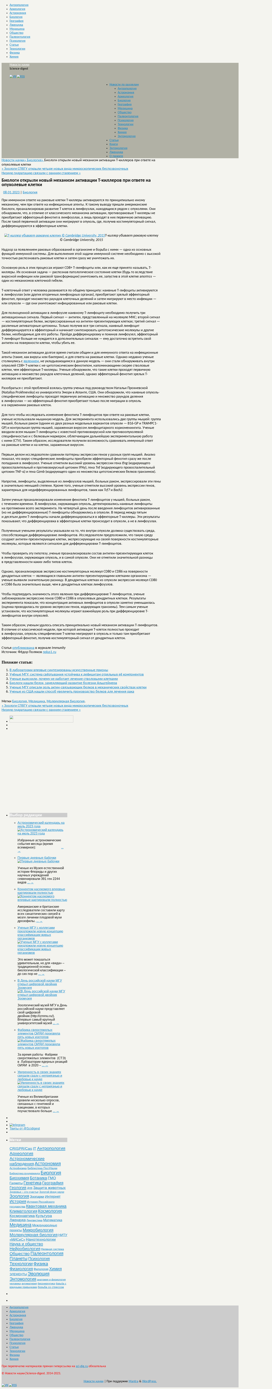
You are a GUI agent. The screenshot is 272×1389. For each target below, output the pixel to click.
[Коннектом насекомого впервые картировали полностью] (42, 900)
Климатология (23, 1211)
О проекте (116, 156)
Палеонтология (20, 37)
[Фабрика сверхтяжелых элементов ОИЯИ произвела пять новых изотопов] (42, 1047)
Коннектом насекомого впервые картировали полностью (41, 890)
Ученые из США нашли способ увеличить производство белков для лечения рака (72, 692)
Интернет (53, 1197)
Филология (41, 1269)
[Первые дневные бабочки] (38, 861)
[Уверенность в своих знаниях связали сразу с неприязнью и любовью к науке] (42, 1090)
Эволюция (38, 1273)
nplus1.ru (49, 652)
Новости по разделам (124, 84)
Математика (52, 1220)
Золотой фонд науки (51, 1191)
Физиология (21, 1268)
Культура (44, 1216)
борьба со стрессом (51, 1287)
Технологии (17, 48)
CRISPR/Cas (21, 1148)
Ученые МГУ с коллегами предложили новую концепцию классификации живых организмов (40, 933)
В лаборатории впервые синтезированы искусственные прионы (59, 670)
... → (30, 882)
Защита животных (49, 1188)
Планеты (18, 1258)
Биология (16, 17)
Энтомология (127, 136)
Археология (17, 9)
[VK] (13, 76)
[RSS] (21, 76)
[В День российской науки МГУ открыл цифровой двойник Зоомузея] (42, 998)
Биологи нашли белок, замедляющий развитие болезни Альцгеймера (63, 683)
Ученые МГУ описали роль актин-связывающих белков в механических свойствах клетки (78, 687)
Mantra (133, 1381)
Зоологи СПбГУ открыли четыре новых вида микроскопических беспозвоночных (65, 169)
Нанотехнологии (41, 1239)
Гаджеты (16, 1183)
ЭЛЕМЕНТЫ (18, 1274)
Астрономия (18, 13)
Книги (114, 144)
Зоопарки (37, 1197)
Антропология (19, 5)
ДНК (29, 1188)
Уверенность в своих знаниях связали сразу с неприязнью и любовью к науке (40, 1075)
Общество (16, 33)
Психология (17, 41)
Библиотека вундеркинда (25, 1173)
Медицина (17, 29)
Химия (14, 56)
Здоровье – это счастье (24, 1191)
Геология (18, 1187)
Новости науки (19, 64)
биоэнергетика (46, 1283)
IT (34, 1148)
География (16, 21)
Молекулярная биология (66, 701)
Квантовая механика (46, 1206)
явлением (31, 361)
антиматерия (29, 1283)
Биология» (35, 160)
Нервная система (52, 1249)
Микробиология (38, 1230)
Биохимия (19, 1177)
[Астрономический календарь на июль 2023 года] (42, 833)
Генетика (32, 1182)
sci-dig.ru (82, 1366)
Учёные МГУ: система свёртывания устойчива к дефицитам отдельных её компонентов (77, 675)
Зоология (19, 1196)
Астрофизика (18, 1168)
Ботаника (38, 1178)
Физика (15, 52)
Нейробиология (25, 1248)
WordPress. (149, 1381)
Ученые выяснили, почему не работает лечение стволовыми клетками (64, 679)
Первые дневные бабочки (37, 857)
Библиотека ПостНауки (42, 1168)
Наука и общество (26, 1244)
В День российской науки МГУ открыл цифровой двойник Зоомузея (40, 984)
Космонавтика (22, 1216)
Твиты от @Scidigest (25, 1128)
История (18, 1201)
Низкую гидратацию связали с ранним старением (41, 173)
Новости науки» (14, 160)
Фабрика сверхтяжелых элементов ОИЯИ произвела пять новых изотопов (39, 1033)
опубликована (23, 648)
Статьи (14, 45)
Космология (50, 1210)
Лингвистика (34, 1220)
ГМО (52, 1178)
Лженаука (16, 25)
